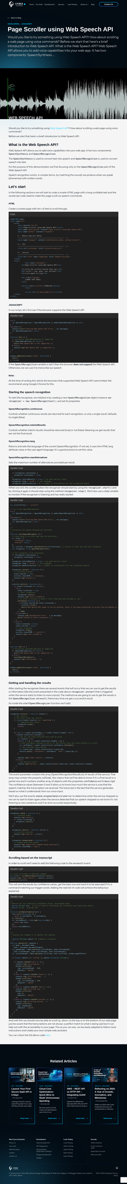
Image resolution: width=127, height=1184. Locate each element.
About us (12, 1143)
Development (49, 4)
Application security (98, 1151)
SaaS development (43, 1143)
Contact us (13, 1156)
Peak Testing (68, 1153)
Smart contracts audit (96, 1147)
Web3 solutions (96, 1143)
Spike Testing (68, 1149)
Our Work (39, 4)
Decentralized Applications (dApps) (44, 1150)
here (47, 1035)
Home (31, 4)
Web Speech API (59, 128)
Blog (92, 4)
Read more (24, 1118)
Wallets (39, 1158)
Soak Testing (68, 1156)
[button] (116, 213)
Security (61, 4)
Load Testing (72, 4)
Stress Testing (68, 1146)
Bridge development (43, 1155)
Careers (12, 1153)
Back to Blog (16, 18)
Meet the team (14, 1149)
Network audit (96, 1155)
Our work (12, 1146)
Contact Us (108, 4)
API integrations (42, 1146)
